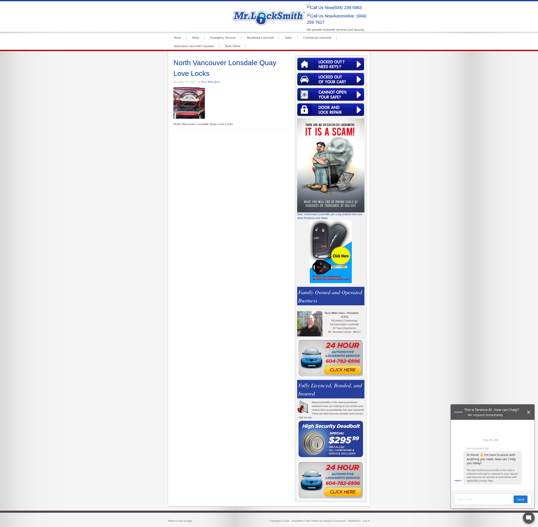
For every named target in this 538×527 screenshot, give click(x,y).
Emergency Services (223, 37)
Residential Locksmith (260, 37)
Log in (366, 520)
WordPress (354, 520)
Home (177, 37)
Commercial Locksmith (317, 37)
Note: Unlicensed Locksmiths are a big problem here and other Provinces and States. (329, 216)
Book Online (232, 46)
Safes (288, 37)
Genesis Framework (334, 520)
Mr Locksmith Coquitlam (228, 13)
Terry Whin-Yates (210, 82)
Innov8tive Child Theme (305, 520)
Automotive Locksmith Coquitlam (194, 46)
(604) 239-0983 (347, 7)
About (195, 37)
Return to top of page (180, 520)
